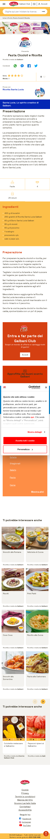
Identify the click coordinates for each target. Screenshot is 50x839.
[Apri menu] (4, 4)
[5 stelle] (21, 75)
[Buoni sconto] (35, 4)
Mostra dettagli (35, 432)
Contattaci (25, 806)
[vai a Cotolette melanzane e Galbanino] (14, 727)
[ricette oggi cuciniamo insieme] (25, 28)
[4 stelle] (18, 75)
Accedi (25, 355)
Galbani (5, 18)
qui (32, 417)
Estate (13, 457)
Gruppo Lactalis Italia (25, 803)
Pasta (13, 477)
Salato (13, 470)
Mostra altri (37, 491)
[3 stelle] (15, 75)
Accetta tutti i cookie (25, 440)
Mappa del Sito (25, 800)
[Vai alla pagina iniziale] (25, 783)
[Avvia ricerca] (42, 11)
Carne (12, 485)
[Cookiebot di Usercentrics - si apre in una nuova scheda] (29, 387)
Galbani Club (24, 4)
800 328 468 (34, 837)
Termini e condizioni (25, 796)
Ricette (10, 18)
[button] (43, 701)
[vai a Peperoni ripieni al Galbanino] (38, 727)
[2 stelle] (12, 75)
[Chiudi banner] (46, 387)
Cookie (25, 789)
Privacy (25, 793)
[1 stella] (9, 75)
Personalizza (23, 449)
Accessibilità (25, 810)
